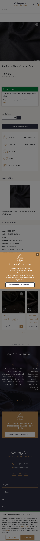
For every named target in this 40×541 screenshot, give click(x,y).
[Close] (37, 254)
